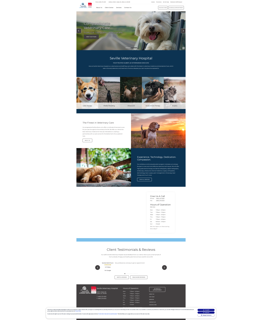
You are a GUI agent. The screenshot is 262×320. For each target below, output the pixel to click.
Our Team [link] (151, 296)
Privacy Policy (78, 311)
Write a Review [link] (122, 277)
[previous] (78, 30)
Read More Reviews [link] (138, 277)
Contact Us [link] (127, 7)
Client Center (109, 7)
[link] (85, 5)
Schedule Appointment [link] (176, 7)
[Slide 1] (124, 273)
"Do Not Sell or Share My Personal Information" (107, 313)
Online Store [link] (163, 7)
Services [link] (118, 7)
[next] (183, 30)
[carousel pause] (183, 48)
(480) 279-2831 (102, 33)
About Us (99, 7)
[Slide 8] (134, 273)
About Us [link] (87, 140)
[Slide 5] (130, 273)
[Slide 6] (131, 273)
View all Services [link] (144, 179)
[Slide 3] (127, 273)
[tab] (153, 207)
